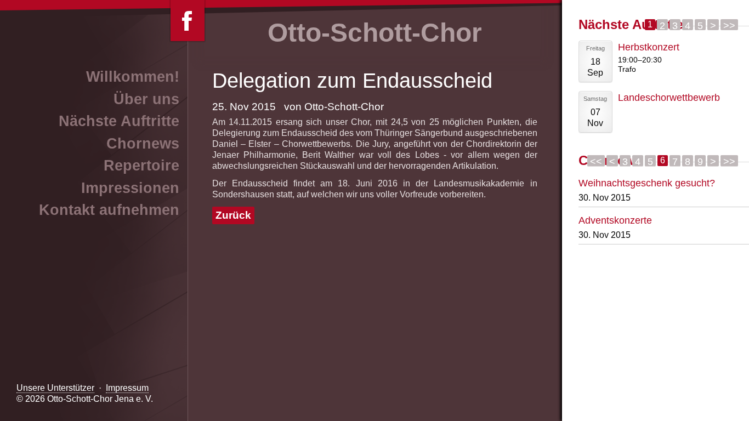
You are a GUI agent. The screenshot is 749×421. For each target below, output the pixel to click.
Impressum (127, 387)
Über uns (146, 99)
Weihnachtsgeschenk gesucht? (646, 183)
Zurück (233, 215)
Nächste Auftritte (119, 121)
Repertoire (141, 165)
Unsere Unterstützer (55, 387)
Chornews (142, 143)
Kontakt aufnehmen (109, 210)
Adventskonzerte (615, 220)
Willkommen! (132, 77)
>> (729, 25)
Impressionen (130, 188)
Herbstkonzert (648, 47)
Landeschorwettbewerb (669, 97)
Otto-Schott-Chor (375, 32)
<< (596, 161)
